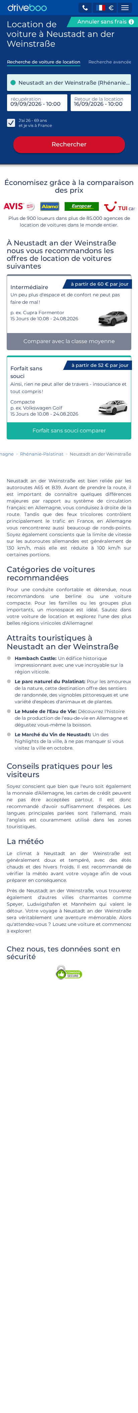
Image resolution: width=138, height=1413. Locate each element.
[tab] (44, 60)
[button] (85, 8)
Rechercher (69, 144)
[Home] (27, 7)
